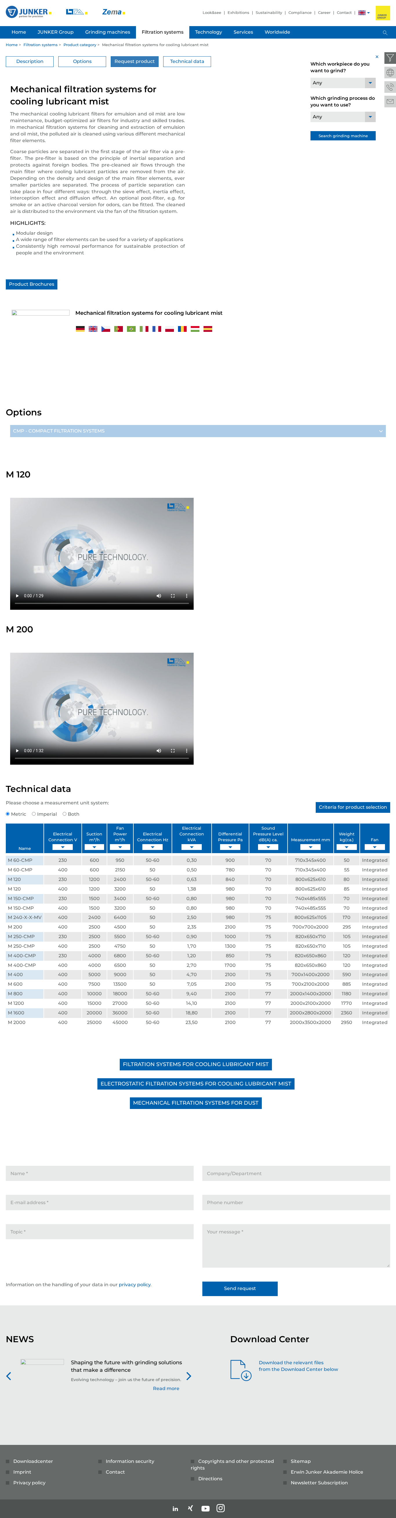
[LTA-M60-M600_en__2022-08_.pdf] (94, 328)
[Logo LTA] (77, 11)
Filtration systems (40, 44)
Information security (130, 1461)
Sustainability (269, 12)
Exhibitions (238, 12)
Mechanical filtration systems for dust (196, 1103)
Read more (163, 1388)
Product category (79, 44)
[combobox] (343, 83)
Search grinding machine (343, 135)
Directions (210, 1478)
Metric (18, 814)
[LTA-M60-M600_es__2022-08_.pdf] (208, 328)
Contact (344, 12)
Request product (135, 61)
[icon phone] (390, 87)
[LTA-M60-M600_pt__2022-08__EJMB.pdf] (132, 328)
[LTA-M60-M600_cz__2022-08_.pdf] (106, 328)
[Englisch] (362, 13)
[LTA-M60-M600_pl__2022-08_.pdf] (170, 328)
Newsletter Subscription (319, 1483)
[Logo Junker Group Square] (383, 13)
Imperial (47, 814)
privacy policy (134, 1284)
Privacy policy (29, 1483)
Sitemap (301, 1461)
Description (29, 61)
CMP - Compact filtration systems (59, 431)
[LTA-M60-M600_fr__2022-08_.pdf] (157, 328)
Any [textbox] (317, 83)
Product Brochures (31, 284)
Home (12, 44)
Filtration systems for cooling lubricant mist (196, 1064)
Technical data (187, 61)
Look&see (212, 12)
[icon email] (390, 101)
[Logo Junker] (29, 11)
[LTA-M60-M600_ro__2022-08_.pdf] (183, 328)
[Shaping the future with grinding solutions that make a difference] (39, 1378)
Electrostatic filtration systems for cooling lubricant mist (196, 1084)
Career (324, 12)
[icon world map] (390, 72)
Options (82, 61)
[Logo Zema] (113, 11)
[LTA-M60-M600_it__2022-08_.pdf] (145, 328)
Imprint (22, 1472)
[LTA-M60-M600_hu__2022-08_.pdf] (196, 328)
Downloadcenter (33, 1461)
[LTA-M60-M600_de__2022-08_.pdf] (81, 328)
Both (73, 814)
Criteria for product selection (353, 807)
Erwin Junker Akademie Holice (327, 1472)
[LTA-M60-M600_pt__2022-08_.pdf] (119, 328)
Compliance (300, 12)
